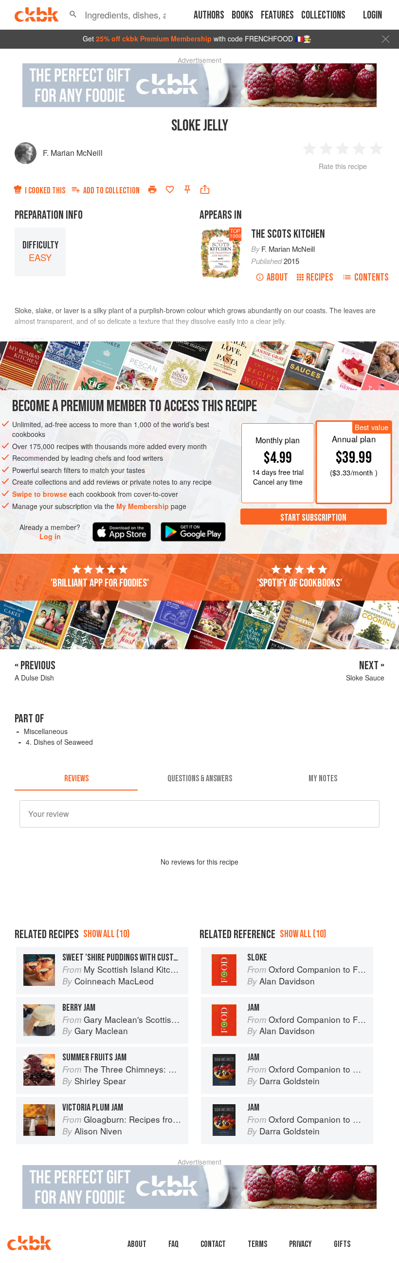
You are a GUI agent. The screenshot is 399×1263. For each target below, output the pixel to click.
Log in (50, 536)
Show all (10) (106, 934)
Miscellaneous (46, 731)
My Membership (142, 506)
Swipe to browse (39, 494)
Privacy (300, 1244)
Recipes (319, 277)
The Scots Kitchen (288, 234)
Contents (371, 277)
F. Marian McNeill (73, 152)
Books (243, 15)
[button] (73, 14)
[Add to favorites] (170, 189)
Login (372, 15)
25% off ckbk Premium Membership (154, 38)
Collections (323, 15)
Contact (213, 1244)
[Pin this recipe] (187, 189)
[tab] (76, 779)
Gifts (342, 1244)
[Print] (152, 189)
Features (277, 15)
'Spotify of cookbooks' (299, 583)
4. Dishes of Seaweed (59, 742)
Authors (209, 15)
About (277, 277)
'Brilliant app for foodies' (100, 583)
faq (173, 1244)
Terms (257, 1244)
